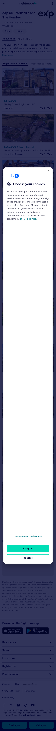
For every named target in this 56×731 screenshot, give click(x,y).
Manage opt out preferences (28, 536)
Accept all (28, 548)
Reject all (28, 557)
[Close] (49, 171)
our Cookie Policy (28, 218)
